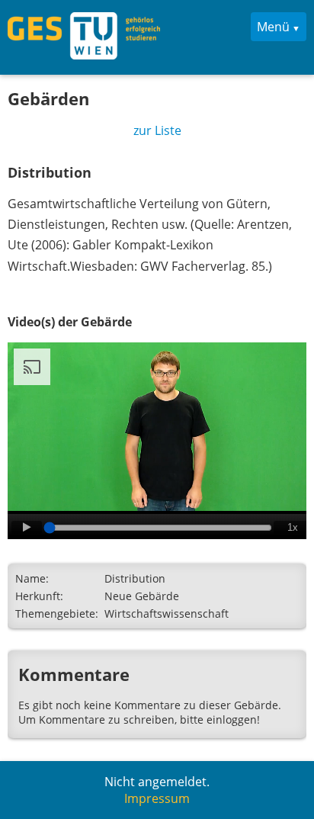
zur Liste (157, 130)
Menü (273, 26)
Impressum (157, 798)
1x (292, 527)
